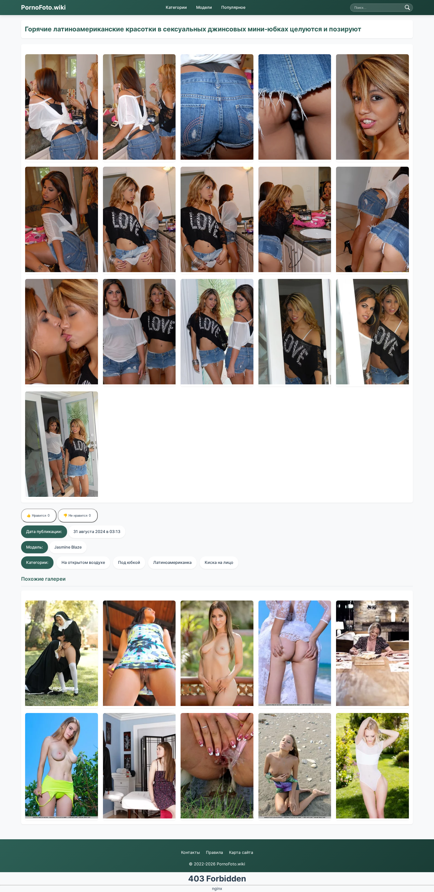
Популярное (233, 7)
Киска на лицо (219, 562)
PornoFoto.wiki (43, 7)
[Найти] (407, 8)
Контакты (190, 852)
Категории (176, 7)
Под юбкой (129, 562)
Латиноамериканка (172, 562)
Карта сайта (241, 852)
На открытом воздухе (83, 562)
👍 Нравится (38, 515)
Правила (214, 852)
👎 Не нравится (77, 515)
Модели (204, 7)
